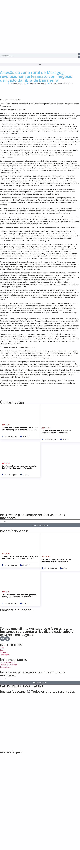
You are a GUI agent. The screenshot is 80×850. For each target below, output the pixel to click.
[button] (40, 64)
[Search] (79, 55)
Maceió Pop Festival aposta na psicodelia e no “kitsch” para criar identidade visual (20, 429)
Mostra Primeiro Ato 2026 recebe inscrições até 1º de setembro (56, 432)
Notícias (6, 425)
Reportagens (41, 83)
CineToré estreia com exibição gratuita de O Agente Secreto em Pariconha (19, 467)
